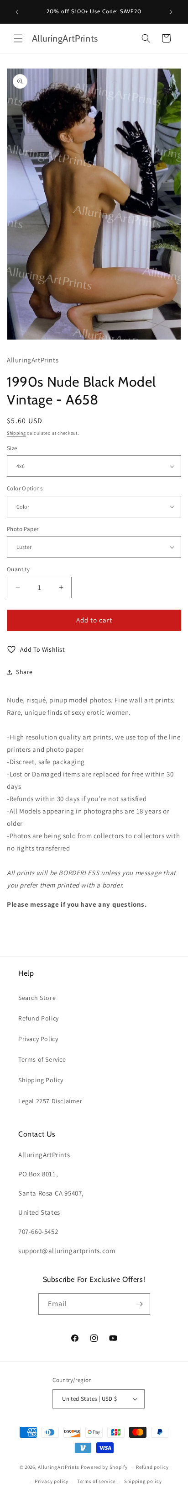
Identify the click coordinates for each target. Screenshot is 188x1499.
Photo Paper (22, 529)
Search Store (37, 998)
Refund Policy (38, 1018)
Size (12, 448)
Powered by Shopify (104, 1467)
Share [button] (24, 672)
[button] (18, 38)
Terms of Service (42, 1059)
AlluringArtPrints (58, 1467)
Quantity (18, 569)
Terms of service (96, 1481)
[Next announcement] (171, 12)
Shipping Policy (40, 1080)
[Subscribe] (140, 1304)
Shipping (16, 433)
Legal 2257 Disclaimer (50, 1101)
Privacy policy (51, 1481)
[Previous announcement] (17, 12)
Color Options (24, 488)
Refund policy (152, 1467)
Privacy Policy (38, 1039)
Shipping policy (143, 1481)
